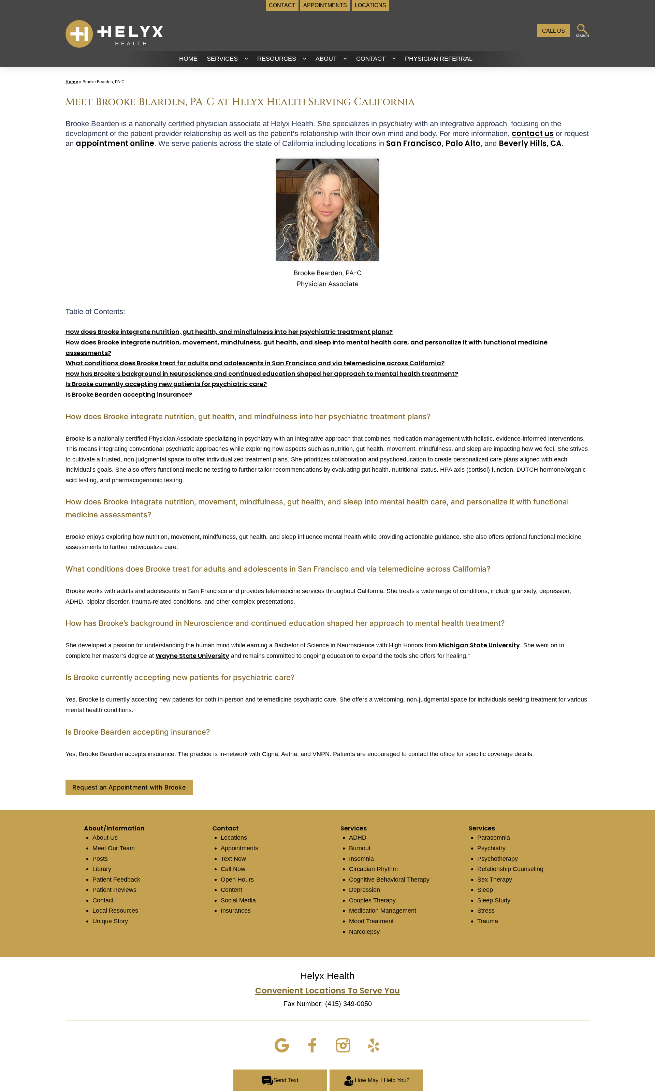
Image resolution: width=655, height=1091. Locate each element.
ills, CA (549, 143)
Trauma (487, 921)
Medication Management (382, 910)
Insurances (236, 910)
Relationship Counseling (510, 869)
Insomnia (361, 858)
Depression (364, 889)
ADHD (357, 837)
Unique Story (110, 921)
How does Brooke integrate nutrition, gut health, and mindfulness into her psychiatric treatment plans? (229, 331)
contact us (533, 133)
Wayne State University (192, 655)
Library (101, 869)
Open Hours (237, 879)
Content (231, 889)
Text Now (233, 858)
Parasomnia (493, 837)
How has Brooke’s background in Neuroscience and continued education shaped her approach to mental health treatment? (262, 373)
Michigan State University (479, 645)
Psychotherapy (497, 858)
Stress (486, 910)
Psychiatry (491, 848)
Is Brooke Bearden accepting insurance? (129, 394)
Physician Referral (438, 58)
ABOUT (326, 58)
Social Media (238, 900)
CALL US (553, 31)
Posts (100, 858)
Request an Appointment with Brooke (129, 787)
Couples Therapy (372, 900)
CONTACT (370, 58)
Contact (103, 900)
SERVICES (222, 58)
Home (72, 82)
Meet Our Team (113, 848)
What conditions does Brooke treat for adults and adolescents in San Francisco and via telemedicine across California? (255, 363)
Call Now (233, 869)
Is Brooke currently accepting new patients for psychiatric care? (166, 384)
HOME (188, 58)
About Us (105, 837)
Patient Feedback (116, 879)
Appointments (239, 848)
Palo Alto (463, 143)
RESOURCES (276, 58)
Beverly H (517, 143)
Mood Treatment (371, 921)
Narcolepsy (364, 931)
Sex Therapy (494, 879)
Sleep (485, 889)
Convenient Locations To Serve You (327, 990)
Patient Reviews (114, 889)
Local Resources (115, 910)
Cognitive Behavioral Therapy (389, 879)
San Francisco (413, 143)
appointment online (115, 143)
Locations (234, 837)
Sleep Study (493, 900)
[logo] (114, 33)
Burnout (359, 848)
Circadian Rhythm (373, 869)
